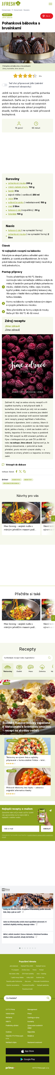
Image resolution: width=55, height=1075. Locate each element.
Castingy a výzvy (33, 1018)
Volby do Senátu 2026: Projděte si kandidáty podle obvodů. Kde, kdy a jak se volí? (27, 910)
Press (30, 1014)
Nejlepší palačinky (43, 985)
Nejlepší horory (41, 966)
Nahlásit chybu (11, 1042)
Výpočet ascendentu (12, 985)
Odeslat (47, 829)
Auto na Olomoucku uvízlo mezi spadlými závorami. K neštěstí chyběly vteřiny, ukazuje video (25, 923)
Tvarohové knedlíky (28, 985)
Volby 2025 (29, 977)
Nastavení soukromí (35, 1042)
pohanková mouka (17, 183)
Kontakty (31, 1021)
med (10, 206)
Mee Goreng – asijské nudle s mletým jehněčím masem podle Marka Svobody (20, 528)
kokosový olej (14, 210)
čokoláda (12, 214)
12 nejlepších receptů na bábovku (21, 250)
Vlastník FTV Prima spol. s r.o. (14, 1037)
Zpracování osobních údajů (35, 1027)
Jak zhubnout (14, 966)
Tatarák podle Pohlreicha (14, 981)
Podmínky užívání (12, 1025)
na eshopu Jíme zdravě (21, 442)
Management (32, 1009)
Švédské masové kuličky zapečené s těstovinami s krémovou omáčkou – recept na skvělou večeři (26, 726)
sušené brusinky (16, 202)
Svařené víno (40, 977)
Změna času (26, 970)
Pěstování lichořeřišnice (41, 981)
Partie (34, 970)
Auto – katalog (41, 974)
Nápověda (31, 1032)
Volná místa (10, 1014)
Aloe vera (28, 981)
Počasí (41, 970)
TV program (15, 970)
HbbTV (8, 1021)
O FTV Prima (10, 1009)
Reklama (9, 1018)
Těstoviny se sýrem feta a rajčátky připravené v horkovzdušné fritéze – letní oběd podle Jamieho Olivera (25, 760)
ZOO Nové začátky (28, 974)
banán (11, 190)
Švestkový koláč (27, 989)
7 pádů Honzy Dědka (17, 977)
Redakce (31, 1036)
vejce (10, 198)
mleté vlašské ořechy (18, 187)
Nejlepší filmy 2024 (27, 966)
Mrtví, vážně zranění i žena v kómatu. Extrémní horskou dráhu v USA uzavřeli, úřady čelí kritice (25, 935)
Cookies (9, 1032)
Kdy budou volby (14, 974)
